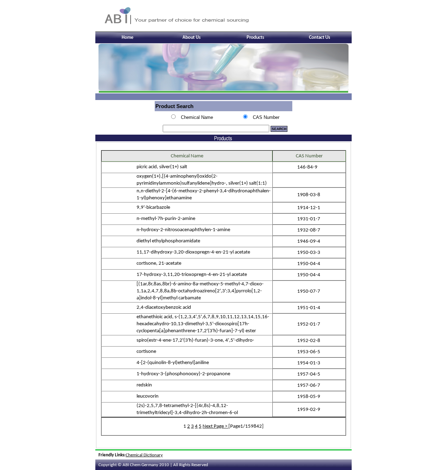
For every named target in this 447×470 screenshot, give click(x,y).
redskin (145, 385)
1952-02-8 (309, 340)
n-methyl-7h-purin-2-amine (166, 218)
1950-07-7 (309, 291)
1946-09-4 (309, 241)
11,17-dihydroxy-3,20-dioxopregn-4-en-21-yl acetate (194, 252)
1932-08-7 (309, 230)
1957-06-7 (309, 385)
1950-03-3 (309, 252)
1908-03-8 (309, 195)
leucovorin (148, 396)
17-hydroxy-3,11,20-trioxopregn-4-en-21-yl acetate (192, 274)
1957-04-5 (309, 374)
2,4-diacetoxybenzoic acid (164, 307)
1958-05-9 (309, 396)
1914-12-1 (309, 208)
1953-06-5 (309, 352)
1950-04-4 (309, 263)
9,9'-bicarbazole (154, 207)
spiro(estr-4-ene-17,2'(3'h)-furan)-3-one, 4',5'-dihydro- (196, 340)
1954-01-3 (309, 363)
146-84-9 (307, 167)
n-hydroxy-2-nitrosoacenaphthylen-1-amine (184, 230)
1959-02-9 (309, 409)
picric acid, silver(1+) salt (162, 167)
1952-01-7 (309, 324)
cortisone (147, 351)
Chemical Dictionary (144, 455)
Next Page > (215, 426)
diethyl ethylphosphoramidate (169, 241)
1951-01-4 (309, 308)
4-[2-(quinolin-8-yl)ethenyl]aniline (173, 362)
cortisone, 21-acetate (159, 263)
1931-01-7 (309, 219)
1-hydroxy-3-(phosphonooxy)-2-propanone (184, 374)
